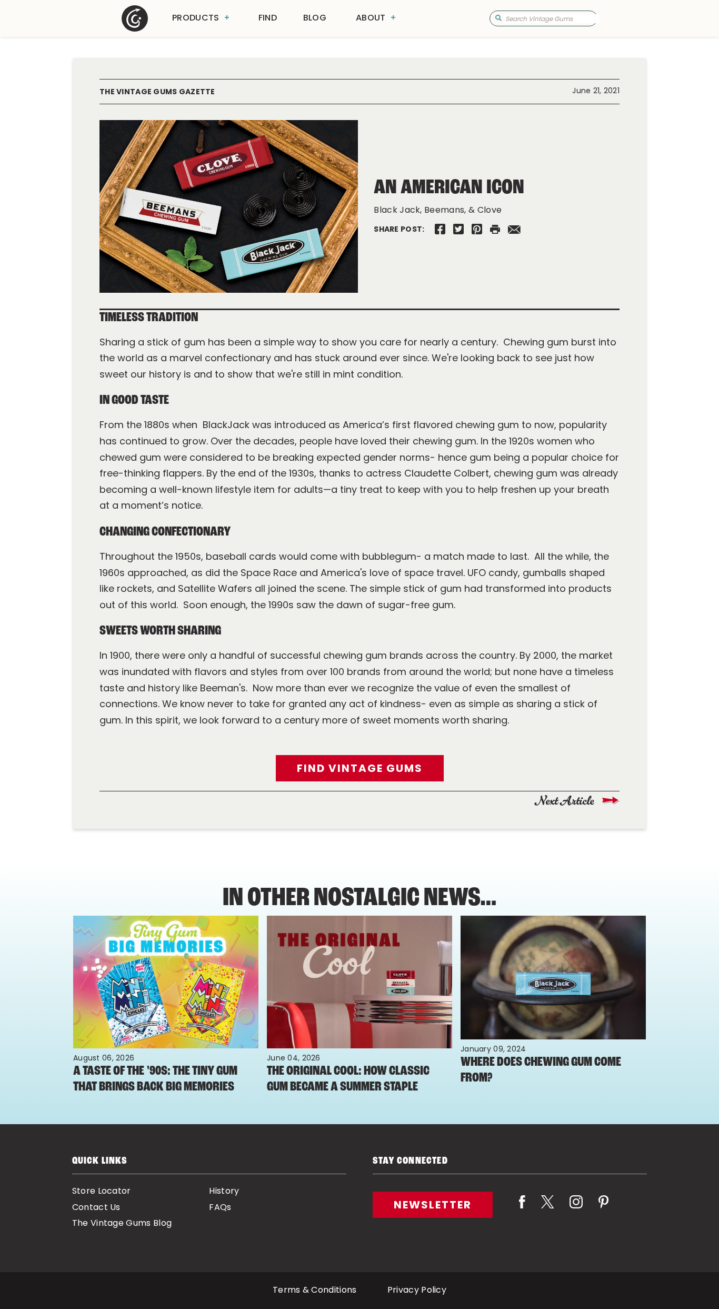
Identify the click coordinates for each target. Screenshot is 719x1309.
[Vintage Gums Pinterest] (477, 229)
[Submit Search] (498, 19)
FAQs (220, 1208)
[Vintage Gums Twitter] (458, 229)
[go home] (135, 18)
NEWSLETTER (433, 1204)
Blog (314, 18)
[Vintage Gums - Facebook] (522, 1209)
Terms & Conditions (315, 1290)
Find (267, 18)
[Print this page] (495, 229)
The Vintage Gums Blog (122, 1223)
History (224, 1191)
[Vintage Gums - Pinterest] (603, 1209)
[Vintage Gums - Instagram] (576, 1209)
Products (195, 18)
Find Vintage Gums (360, 768)
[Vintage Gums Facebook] (440, 229)
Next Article (566, 801)
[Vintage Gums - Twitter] (547, 1209)
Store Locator (101, 1191)
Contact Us (96, 1208)
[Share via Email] (514, 229)
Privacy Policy (416, 1290)
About (371, 18)
